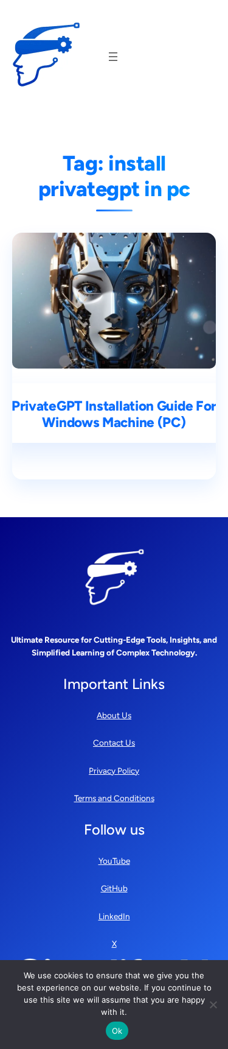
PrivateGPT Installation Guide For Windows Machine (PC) (114, 414)
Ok (117, 1031)
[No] (213, 1004)
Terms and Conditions (114, 798)
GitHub (114, 888)
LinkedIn (114, 916)
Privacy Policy (114, 770)
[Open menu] (113, 56)
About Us (114, 715)
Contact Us (114, 742)
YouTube (114, 861)
